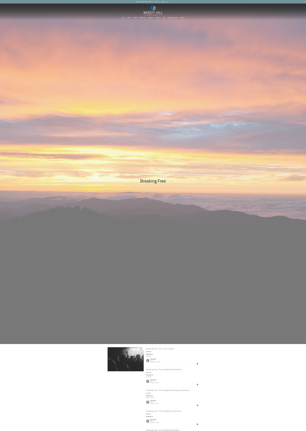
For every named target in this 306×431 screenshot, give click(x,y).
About (129, 18)
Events (135, 18)
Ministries (143, 18)
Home (123, 18)
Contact (158, 18)
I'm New (182, 18)
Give (164, 18)
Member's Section (173, 18)
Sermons (150, 18)
